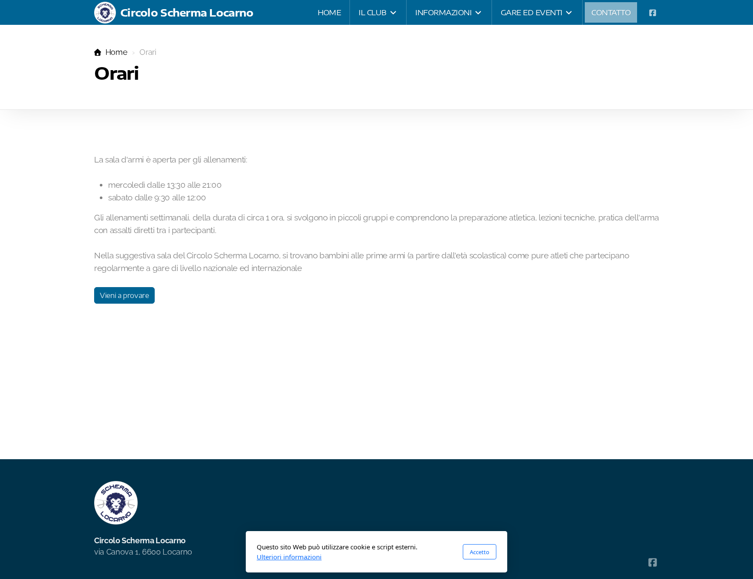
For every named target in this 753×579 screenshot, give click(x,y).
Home (116, 52)
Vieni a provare (124, 295)
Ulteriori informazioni (289, 556)
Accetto (479, 552)
